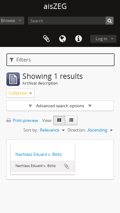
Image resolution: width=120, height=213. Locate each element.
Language (62, 39)
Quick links (78, 39)
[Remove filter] (30, 93)
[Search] (110, 21)
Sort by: (30, 130)
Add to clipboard (66, 166)
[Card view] (59, 120)
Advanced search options (60, 106)
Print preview (25, 120)
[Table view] (71, 120)
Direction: (77, 130)
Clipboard (46, 39)
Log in (101, 39)
